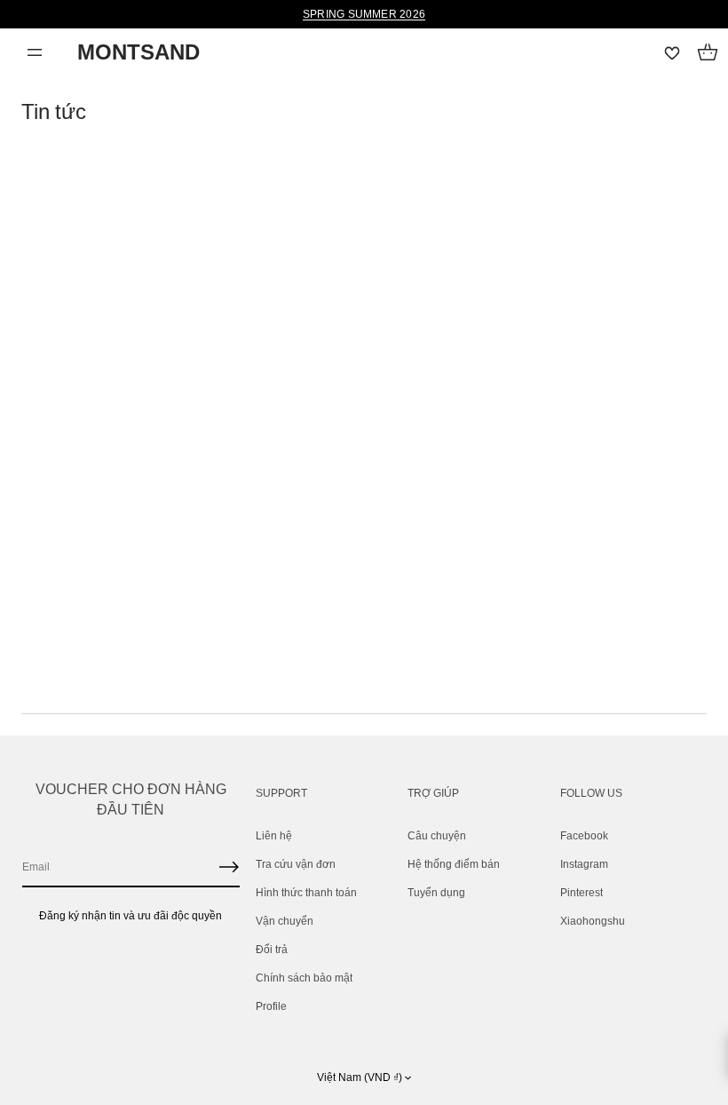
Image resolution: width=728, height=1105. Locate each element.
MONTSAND (138, 52)
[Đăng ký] (229, 867)
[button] (707, 52)
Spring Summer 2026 (364, 14)
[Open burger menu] (34, 52)
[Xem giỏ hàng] (707, 52)
